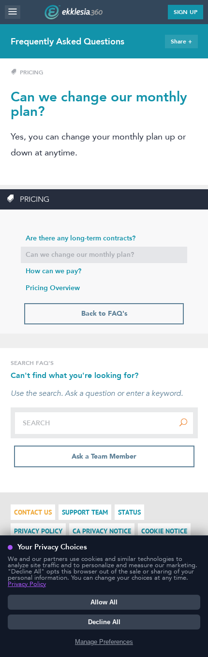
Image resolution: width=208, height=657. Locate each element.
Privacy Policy (38, 531)
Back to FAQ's (104, 313)
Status (129, 513)
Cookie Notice (164, 531)
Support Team (85, 513)
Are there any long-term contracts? (80, 238)
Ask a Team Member (104, 456)
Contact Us (33, 513)
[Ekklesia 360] (74, 16)
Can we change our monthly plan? (80, 255)
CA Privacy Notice (102, 531)
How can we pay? (53, 271)
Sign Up (185, 12)
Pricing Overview (53, 288)
